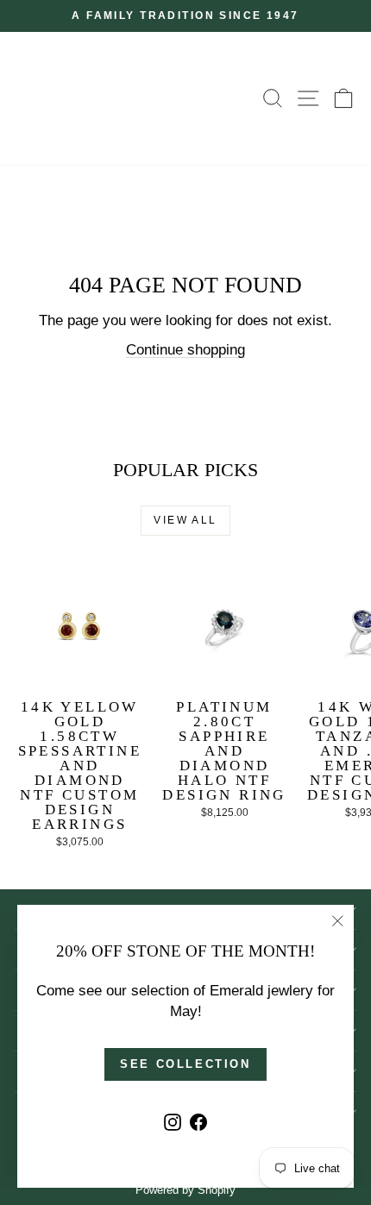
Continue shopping (185, 350)
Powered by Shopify (185, 1189)
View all (185, 520)
